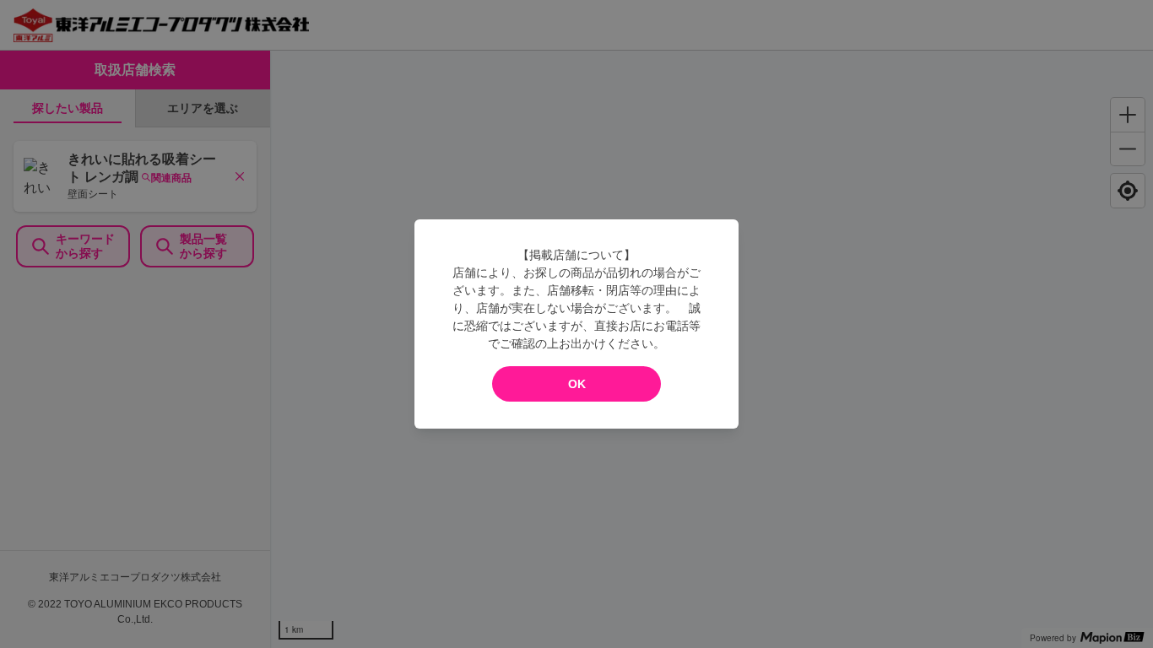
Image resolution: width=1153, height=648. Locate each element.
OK (577, 384)
